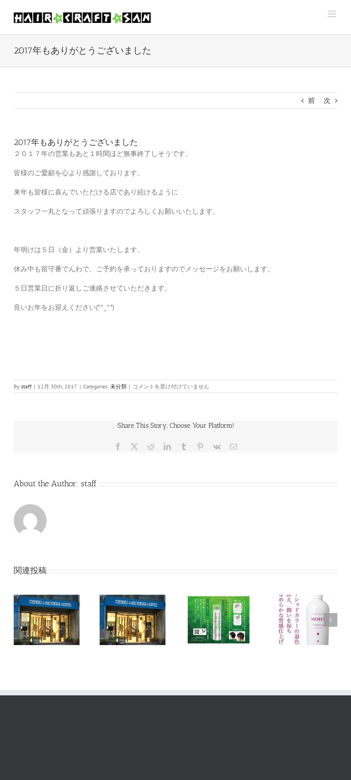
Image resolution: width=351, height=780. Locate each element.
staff (26, 386)
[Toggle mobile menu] (332, 14)
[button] (20, 620)
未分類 (118, 386)
